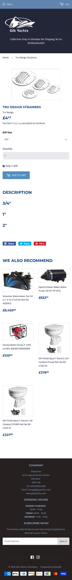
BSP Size (7, 132)
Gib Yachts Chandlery (27, 567)
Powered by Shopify (51, 567)
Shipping (16, 123)
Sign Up (63, 541)
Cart (67, 4)
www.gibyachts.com (36, 493)
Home (6, 57)
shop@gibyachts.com (39, 489)
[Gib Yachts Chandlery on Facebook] (32, 558)
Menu (10, 4)
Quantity (7, 148)
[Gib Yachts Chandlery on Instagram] (38, 558)
